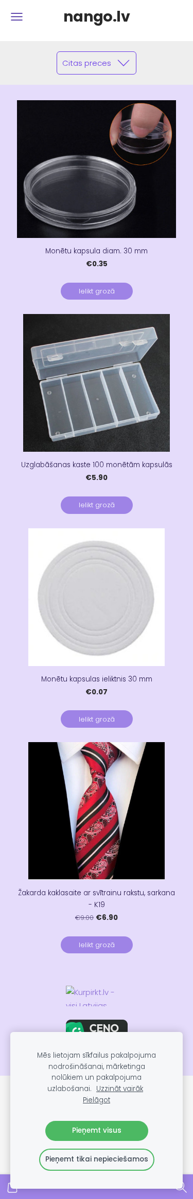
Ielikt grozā (97, 291)
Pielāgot (96, 1100)
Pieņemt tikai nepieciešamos (96, 1159)
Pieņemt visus (96, 1130)
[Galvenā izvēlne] (17, 17)
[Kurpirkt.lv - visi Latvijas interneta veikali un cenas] (96, 996)
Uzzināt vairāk (119, 1089)
